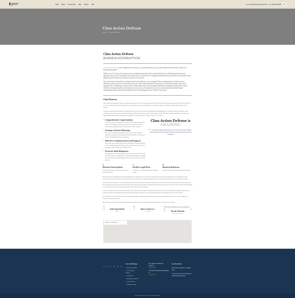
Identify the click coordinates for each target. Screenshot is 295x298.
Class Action (130, 275)
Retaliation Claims (131, 284)
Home (57, 4)
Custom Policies (131, 281)
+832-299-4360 (276, 4)
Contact (86, 4)
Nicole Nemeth (177, 211)
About (63, 4)
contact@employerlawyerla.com (258, 4)
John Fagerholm (110, 67)
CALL (92, 4)
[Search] (284, 4)
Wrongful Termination (132, 278)
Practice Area (72, 4)
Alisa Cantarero (147, 209)
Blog (79, 4)
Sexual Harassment (132, 267)
